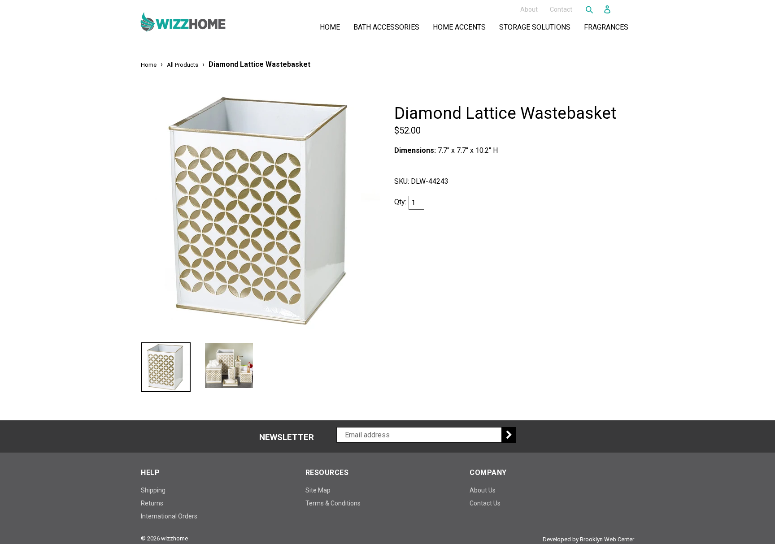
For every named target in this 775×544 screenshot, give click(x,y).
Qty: (400, 202)
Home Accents (461, 26)
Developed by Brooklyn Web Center (588, 539)
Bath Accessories (388, 26)
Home (330, 27)
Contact (561, 9)
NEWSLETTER (286, 437)
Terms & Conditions (333, 503)
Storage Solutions (536, 26)
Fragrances (608, 26)
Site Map (318, 490)
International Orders (169, 516)
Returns (152, 503)
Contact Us (485, 503)
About (529, 9)
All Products (182, 64)
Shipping (153, 490)
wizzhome (174, 538)
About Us (483, 490)
